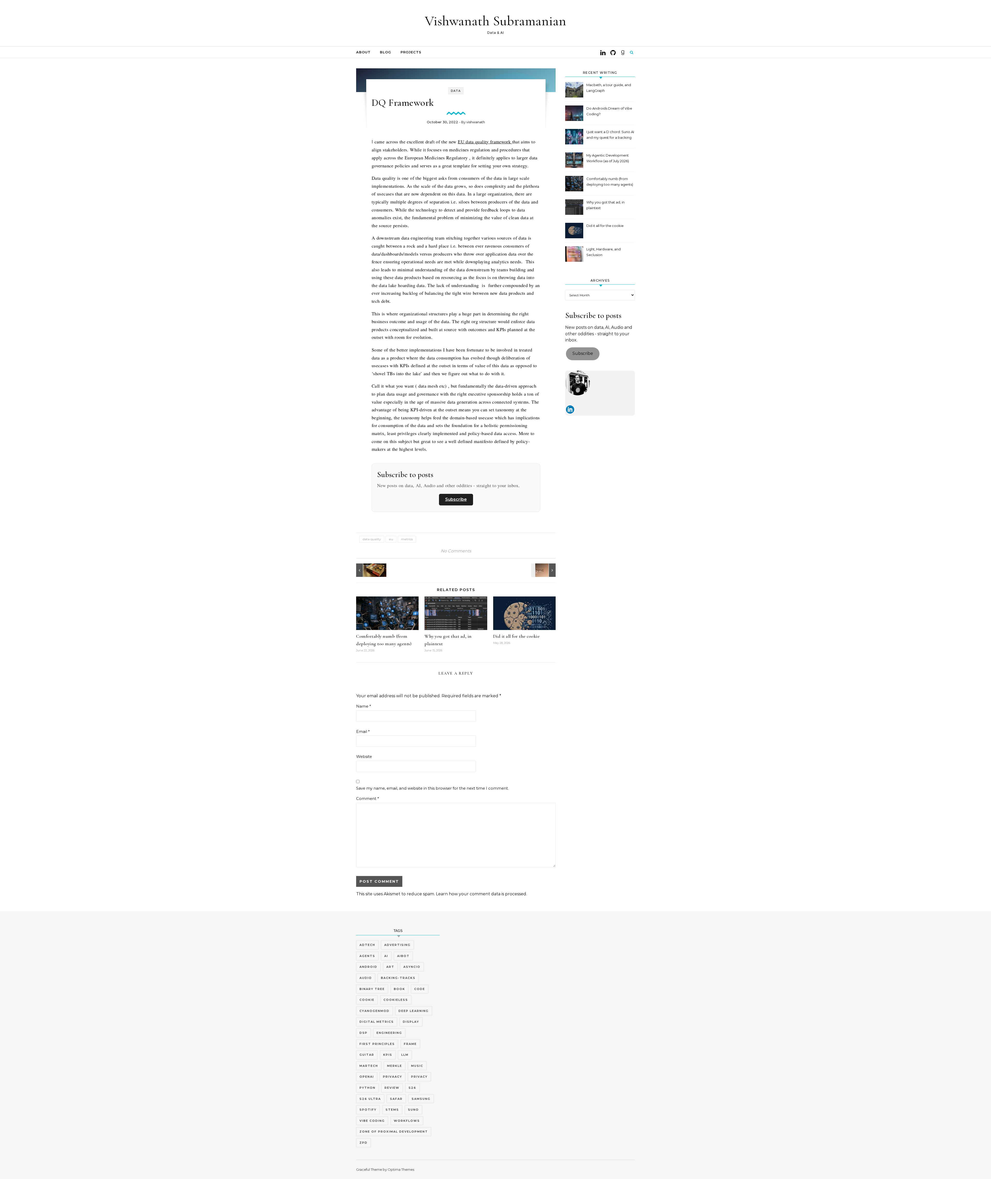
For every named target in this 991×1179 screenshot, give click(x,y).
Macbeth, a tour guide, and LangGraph (608, 88)
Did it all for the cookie (516, 636)
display (411, 1022)
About (363, 52)
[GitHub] (613, 52)
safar (396, 1099)
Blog (385, 52)
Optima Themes (401, 1169)
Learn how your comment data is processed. (481, 893)
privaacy (392, 1076)
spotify (368, 1109)
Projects (411, 52)
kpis (387, 1055)
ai (386, 956)
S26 (412, 1088)
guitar (366, 1055)
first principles (377, 1044)
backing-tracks (398, 978)
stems (392, 1109)
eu (391, 539)
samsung (421, 1099)
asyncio (411, 967)
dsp (363, 1033)
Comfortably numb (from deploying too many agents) (609, 181)
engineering (389, 1033)
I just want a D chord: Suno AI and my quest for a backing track (610, 135)
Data (456, 91)
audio (365, 978)
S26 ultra (370, 1099)
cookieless (395, 1000)
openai (366, 1076)
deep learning (413, 1011)
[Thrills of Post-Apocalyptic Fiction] (367, 570)
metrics (407, 539)
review (392, 1088)
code (419, 989)
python (367, 1088)
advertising (397, 945)
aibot (403, 956)
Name (363, 706)
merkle (394, 1066)
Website (364, 756)
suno (413, 1109)
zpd (363, 1142)
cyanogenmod (374, 1011)
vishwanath (475, 122)
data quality (372, 539)
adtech (367, 945)
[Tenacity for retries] (544, 570)
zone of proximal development (393, 1131)
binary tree (372, 989)
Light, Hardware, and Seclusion (603, 252)
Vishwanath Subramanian (495, 20)
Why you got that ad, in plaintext (605, 205)
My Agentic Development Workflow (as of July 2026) (607, 158)
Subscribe (456, 499)
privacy (419, 1076)
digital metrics (376, 1022)
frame (410, 1044)
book (399, 989)
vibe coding (372, 1121)
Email (363, 731)
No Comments (456, 550)
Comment (367, 798)
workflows (407, 1121)
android (368, 967)
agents (367, 956)
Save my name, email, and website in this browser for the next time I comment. (432, 788)
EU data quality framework (485, 141)
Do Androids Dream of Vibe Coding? (609, 111)
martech (368, 1066)
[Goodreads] (623, 52)
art (390, 967)
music (417, 1066)
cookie (366, 1000)
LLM (405, 1055)
